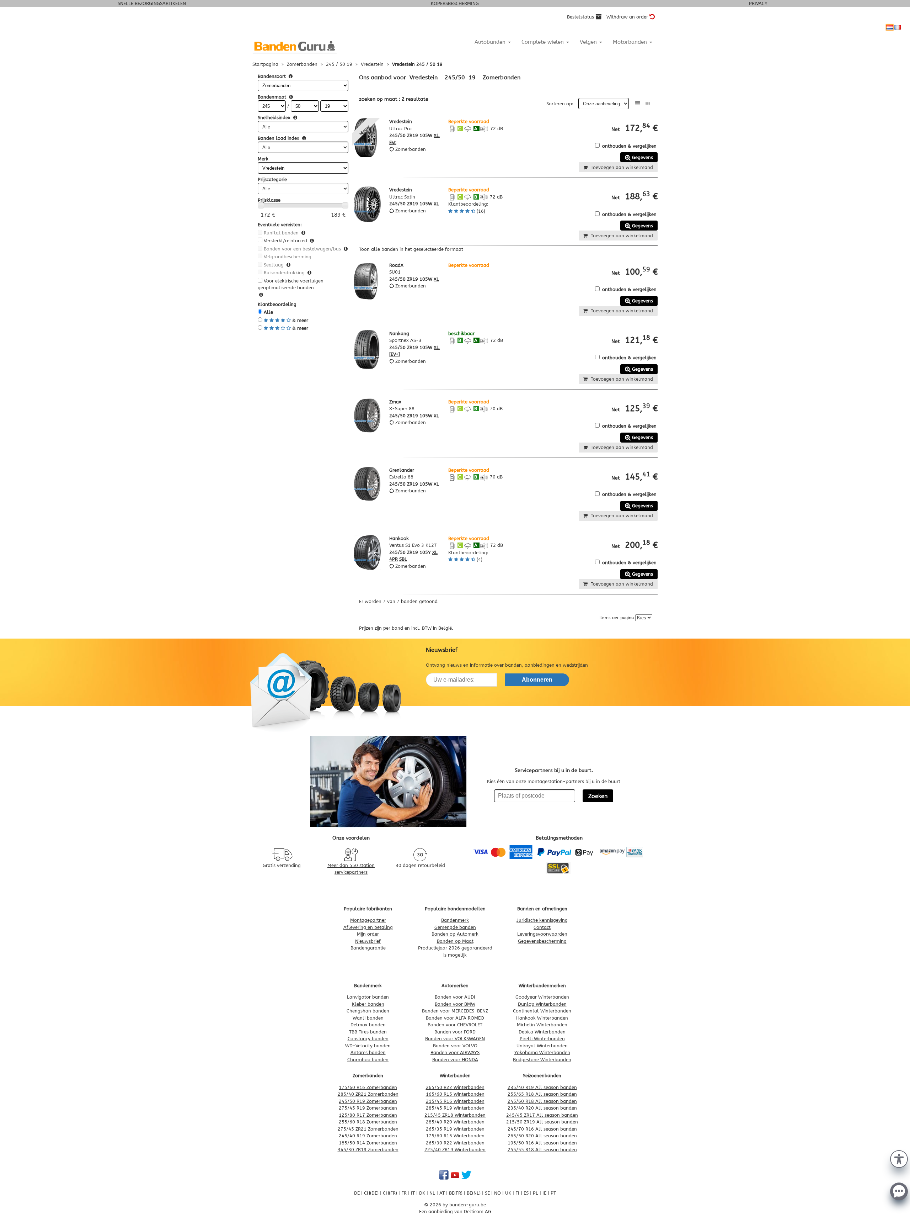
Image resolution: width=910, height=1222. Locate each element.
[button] (899, 1158)
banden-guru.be (467, 1204)
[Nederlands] (890, 27)
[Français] (897, 27)
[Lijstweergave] (637, 104)
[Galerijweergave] (647, 104)
